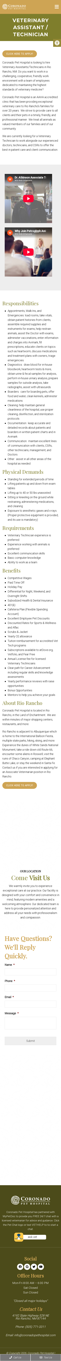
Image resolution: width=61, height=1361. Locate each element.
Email (9, 997)
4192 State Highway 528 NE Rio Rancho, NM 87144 (30, 1317)
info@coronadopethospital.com (35, 1335)
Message (12, 1013)
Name (10, 964)
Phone (10, 981)
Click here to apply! (19, 53)
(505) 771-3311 (35, 1326)
